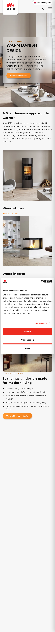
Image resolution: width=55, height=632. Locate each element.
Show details (41, 323)
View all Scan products (17, 416)
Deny (27, 348)
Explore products (18, 75)
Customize (26, 340)
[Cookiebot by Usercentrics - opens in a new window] (41, 281)
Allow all (27, 331)
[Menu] (50, 9)
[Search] (43, 9)
